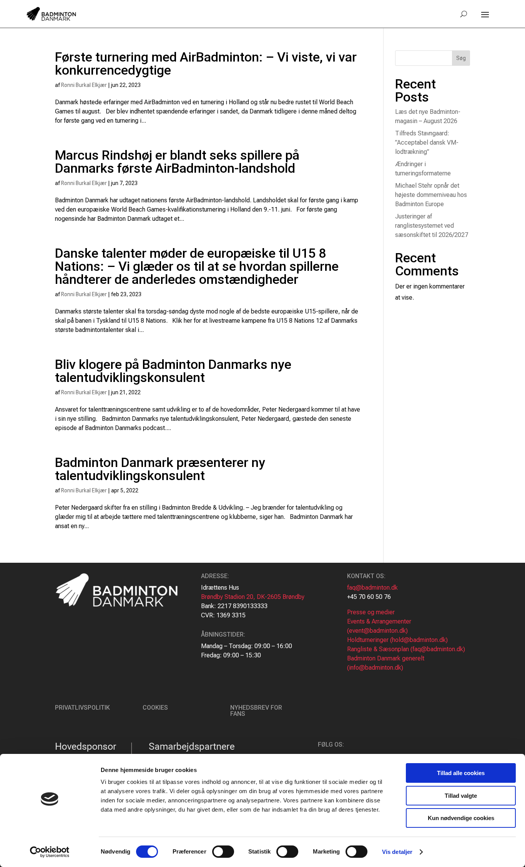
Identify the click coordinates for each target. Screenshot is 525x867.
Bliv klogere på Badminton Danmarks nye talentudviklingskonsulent (173, 371)
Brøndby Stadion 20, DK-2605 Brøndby (252, 596)
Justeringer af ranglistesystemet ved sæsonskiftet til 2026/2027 (431, 225)
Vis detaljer (397, 852)
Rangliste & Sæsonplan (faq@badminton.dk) (406, 649)
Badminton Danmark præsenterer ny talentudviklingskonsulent (160, 469)
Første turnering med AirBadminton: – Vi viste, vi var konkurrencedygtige (206, 63)
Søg (461, 58)
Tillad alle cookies (461, 773)
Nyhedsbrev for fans (256, 710)
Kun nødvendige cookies (461, 818)
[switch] (223, 851)
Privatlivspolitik (82, 707)
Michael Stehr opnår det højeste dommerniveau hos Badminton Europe (431, 195)
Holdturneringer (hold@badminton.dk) (397, 640)
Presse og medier (371, 612)
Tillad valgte (461, 795)
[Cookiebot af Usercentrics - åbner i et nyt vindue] (49, 852)
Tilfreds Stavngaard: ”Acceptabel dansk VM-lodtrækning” (427, 142)
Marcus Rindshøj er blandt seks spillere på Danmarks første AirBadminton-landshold (177, 161)
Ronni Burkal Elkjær (84, 85)
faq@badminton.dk (372, 587)
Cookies (155, 707)
